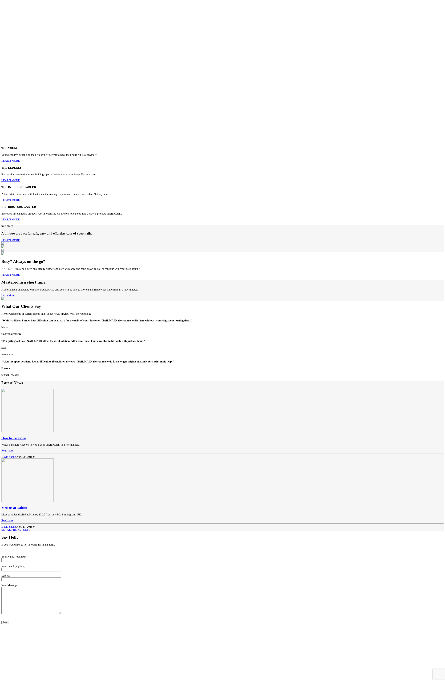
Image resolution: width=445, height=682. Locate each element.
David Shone (8, 456)
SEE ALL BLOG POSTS (15, 529)
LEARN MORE (10, 160)
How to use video (13, 438)
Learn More (7, 295)
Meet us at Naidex (14, 508)
